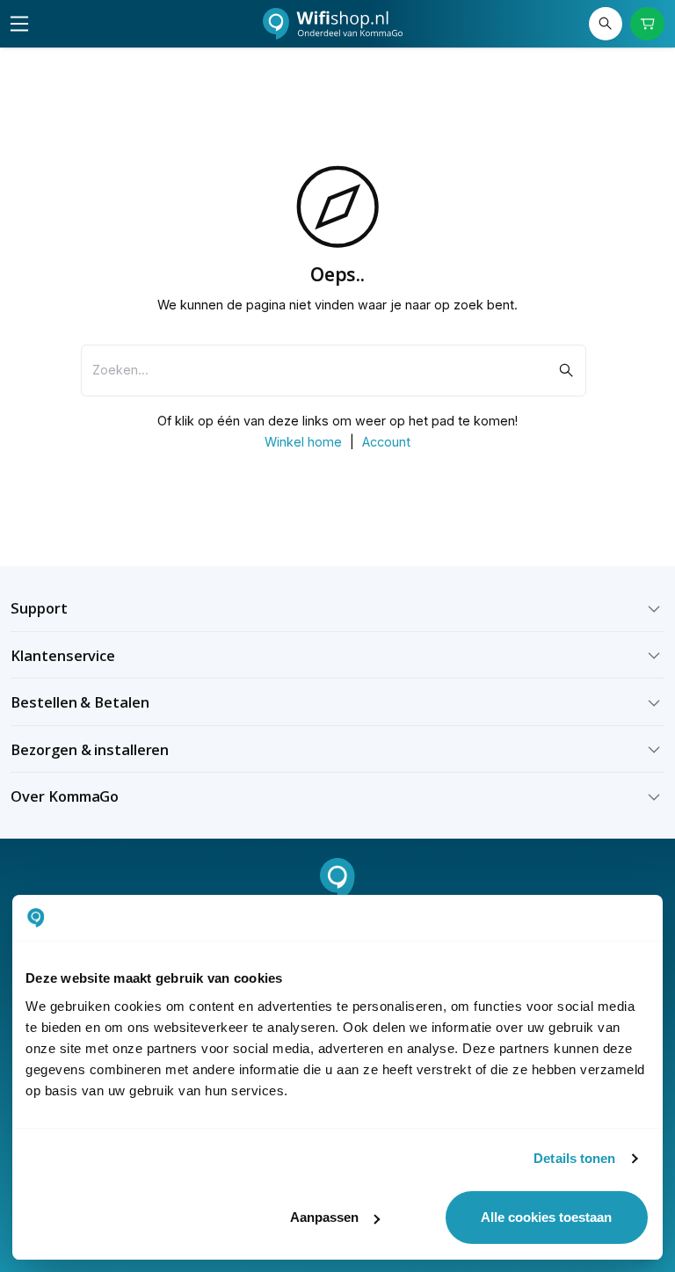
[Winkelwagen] (647, 23)
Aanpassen (324, 1217)
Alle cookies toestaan (546, 1217)
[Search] (605, 23)
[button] (337, 608)
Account (386, 441)
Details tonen (574, 1158)
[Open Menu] (19, 23)
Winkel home (303, 441)
